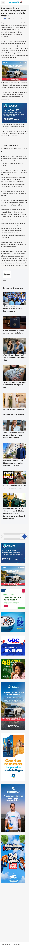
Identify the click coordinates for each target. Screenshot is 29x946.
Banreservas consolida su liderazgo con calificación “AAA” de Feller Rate (13, 463)
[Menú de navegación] (3, 2)
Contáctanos (6, 944)
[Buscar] (24, 536)
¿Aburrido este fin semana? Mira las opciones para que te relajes (14, 357)
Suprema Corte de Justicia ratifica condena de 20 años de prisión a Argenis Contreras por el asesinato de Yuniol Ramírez (14, 513)
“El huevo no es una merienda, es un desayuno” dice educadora (13, 308)
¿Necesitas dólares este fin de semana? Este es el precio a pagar (14, 384)
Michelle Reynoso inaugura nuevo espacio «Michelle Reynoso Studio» (13, 411)
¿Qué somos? (16, 944)
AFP (4, 19)
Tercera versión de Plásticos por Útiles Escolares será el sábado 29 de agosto (14, 435)
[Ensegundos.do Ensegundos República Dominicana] (15, 2)
